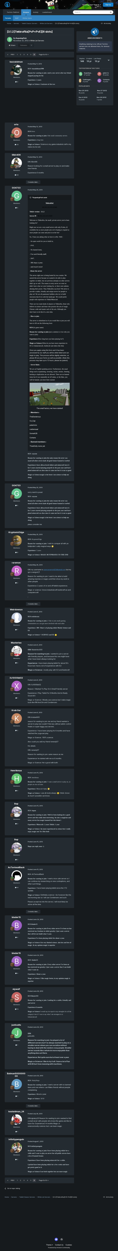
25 (17, 144)
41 (17, 887)
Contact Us (59, 1245)
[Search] (110, 12)
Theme (49, 1245)
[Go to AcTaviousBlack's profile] (17, 875)
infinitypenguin (16, 1139)
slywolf (16, 989)
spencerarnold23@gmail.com (54, 570)
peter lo (106, 73)
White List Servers (37, 41)
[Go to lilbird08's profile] (17, 163)
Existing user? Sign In (91, 5)
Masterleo (16, 643)
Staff (16, 18)
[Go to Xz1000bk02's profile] (17, 686)
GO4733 (16, 188)
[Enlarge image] (50, 394)
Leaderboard (47, 12)
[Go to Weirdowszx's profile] (17, 617)
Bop (16, 803)
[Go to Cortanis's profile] (99, 81)
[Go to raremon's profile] (17, 571)
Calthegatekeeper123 (91, 79)
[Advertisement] (32, 106)
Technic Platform (13, 12)
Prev (12, 54)
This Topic (101, 12)
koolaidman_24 (16, 1111)
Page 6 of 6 (43, 54)
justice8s (16, 1025)
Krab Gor (16, 710)
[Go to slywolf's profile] (17, 997)
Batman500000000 (16, 1074)
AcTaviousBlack (16, 867)
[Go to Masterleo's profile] (17, 651)
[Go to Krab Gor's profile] (17, 718)
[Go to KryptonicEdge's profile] (17, 540)
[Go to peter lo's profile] (99, 74)
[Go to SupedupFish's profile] (9, 39)
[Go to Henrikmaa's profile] (17, 778)
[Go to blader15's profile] (17, 925)
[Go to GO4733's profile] (17, 196)
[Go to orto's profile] (17, 132)
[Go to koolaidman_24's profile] (17, 1119)
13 (17, 1009)
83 (17, 175)
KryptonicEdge (16, 532)
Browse (26, 12)
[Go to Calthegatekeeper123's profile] (80, 81)
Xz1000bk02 (16, 678)
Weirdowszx (16, 609)
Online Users (27, 18)
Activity (35, 12)
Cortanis (106, 79)
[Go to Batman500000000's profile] (17, 1084)
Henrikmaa (16, 770)
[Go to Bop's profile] (17, 812)
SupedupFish (21, 38)
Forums (8, 18)
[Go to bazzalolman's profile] (17, 70)
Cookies (69, 1245)
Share (12, 45)
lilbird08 (16, 155)
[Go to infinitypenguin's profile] (17, 1147)
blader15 (16, 917)
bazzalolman (16, 62)
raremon (16, 562)
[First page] (7, 54)
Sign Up (108, 5)
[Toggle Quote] (31, 197)
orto (16, 124)
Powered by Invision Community (59, 1247)
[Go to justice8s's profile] (17, 1033)
